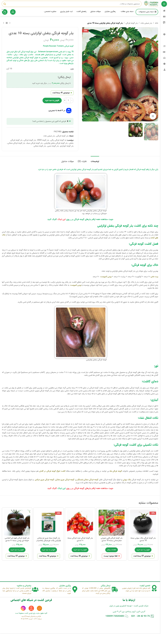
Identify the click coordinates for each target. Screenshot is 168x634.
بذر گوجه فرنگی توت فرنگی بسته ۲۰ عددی (80, 539)
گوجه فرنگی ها (116, 471)
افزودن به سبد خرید (52, 100)
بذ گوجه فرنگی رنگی (58, 140)
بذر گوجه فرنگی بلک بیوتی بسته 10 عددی (143, 539)
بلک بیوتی (127, 479)
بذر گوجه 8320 (43, 140)
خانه (156, 23)
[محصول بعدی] (3, 23)
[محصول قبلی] (9, 23)
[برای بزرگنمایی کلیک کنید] (153, 116)
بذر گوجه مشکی (40, 146)
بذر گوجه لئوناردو (67, 146)
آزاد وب (24, 616)
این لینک (61, 219)
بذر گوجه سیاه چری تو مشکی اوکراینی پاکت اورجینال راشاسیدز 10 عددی (48, 541)
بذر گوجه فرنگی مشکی (16, 143)
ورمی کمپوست (105, 276)
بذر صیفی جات (146, 23)
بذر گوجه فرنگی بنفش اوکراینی (56, 143)
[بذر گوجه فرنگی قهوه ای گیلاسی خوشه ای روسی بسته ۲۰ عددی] (17, 523)
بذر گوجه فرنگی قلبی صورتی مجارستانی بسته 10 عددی (111, 539)
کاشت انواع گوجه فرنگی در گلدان (52, 471)
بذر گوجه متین (53, 146)
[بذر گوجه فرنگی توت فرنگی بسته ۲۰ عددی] (80, 523)
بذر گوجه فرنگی (132, 23)
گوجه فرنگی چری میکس (44, 479)
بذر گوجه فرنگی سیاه (35, 143)
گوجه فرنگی (69, 479)
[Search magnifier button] (5, 4)
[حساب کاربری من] (13, 12)
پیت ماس (154, 276)
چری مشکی (60, 479)
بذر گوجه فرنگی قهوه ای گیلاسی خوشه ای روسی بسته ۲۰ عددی (17, 539)
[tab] (95, 160)
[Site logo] (151, 3)
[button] (143, 549)
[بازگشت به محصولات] (6, 23)
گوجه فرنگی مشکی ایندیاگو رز (86, 479)
